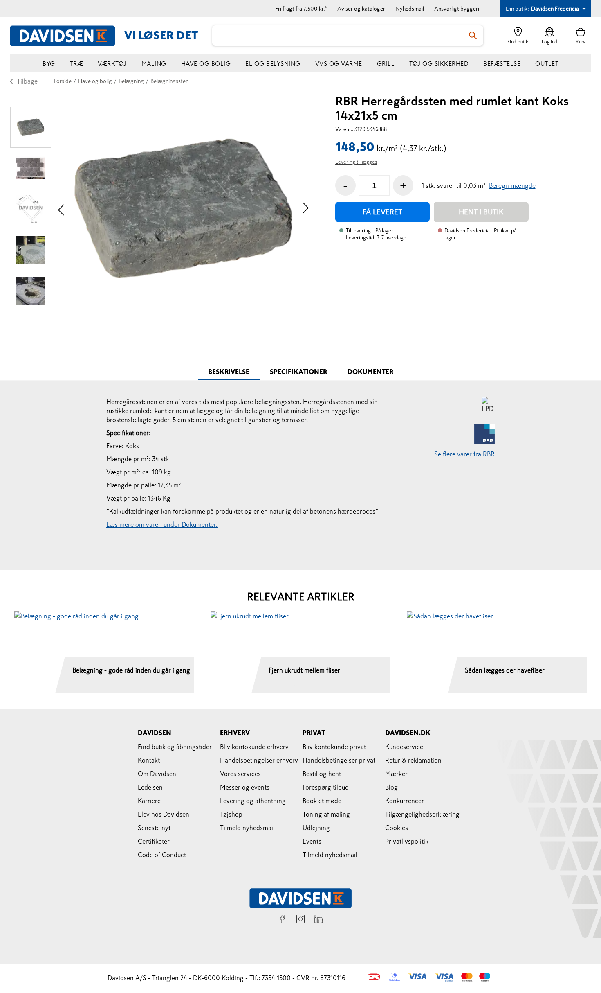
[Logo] (67, 36)
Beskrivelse (228, 371)
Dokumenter (370, 371)
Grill (386, 64)
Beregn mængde (512, 185)
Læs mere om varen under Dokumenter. (162, 524)
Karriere (149, 800)
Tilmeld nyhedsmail (247, 827)
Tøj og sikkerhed (439, 64)
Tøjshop (231, 814)
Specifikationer (298, 371)
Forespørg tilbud (326, 787)
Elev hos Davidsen (163, 814)
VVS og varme (338, 64)
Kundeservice (404, 746)
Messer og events (244, 787)
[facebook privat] (282, 920)
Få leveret (382, 212)
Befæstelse (501, 64)
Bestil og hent (322, 773)
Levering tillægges (356, 162)
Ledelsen (150, 787)
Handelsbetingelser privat (339, 760)
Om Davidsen (157, 773)
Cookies (396, 827)
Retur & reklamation (413, 760)
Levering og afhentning (253, 800)
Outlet (546, 64)
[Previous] (61, 209)
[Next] (305, 209)
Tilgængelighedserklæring (422, 814)
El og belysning (272, 64)
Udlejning (316, 827)
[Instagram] (300, 920)
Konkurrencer (404, 800)
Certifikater (154, 841)
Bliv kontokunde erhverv (254, 746)
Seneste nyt (154, 827)
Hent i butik (481, 212)
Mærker (396, 773)
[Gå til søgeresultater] (473, 35)
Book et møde (322, 800)
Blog (391, 787)
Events (312, 841)
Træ (76, 64)
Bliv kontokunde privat (334, 746)
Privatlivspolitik (406, 841)
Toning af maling (326, 814)
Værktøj (112, 64)
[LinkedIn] (318, 920)
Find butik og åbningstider (175, 746)
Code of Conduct (162, 854)
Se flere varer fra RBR (464, 454)
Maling (153, 64)
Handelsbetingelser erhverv (259, 760)
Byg (49, 64)
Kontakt (149, 760)
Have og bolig (206, 64)
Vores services (240, 773)
